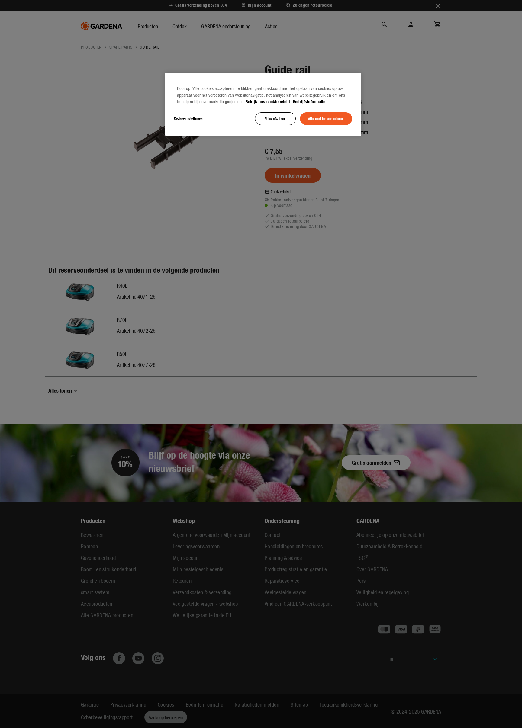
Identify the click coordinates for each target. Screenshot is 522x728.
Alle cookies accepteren (326, 118)
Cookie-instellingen (189, 118)
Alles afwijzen (275, 118)
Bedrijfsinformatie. (310, 101)
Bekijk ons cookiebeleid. (268, 101)
